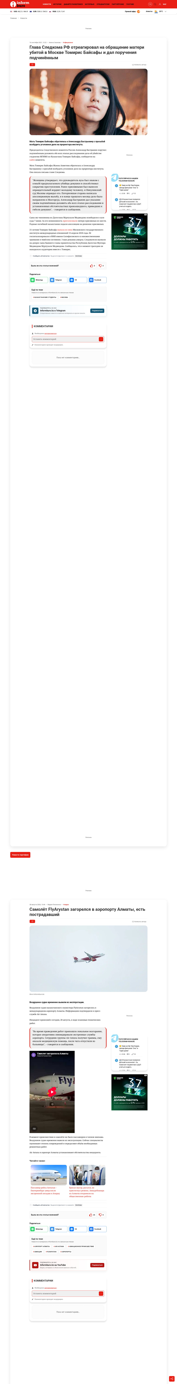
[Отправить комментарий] (101, 339)
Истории (57, 4)
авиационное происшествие (81, 1246)
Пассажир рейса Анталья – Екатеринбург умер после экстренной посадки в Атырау (45, 1190)
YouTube (130, 4)
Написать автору (140, 65)
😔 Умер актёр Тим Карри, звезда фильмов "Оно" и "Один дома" (129, 187)
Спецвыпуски (103, 4)
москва (64, 297)
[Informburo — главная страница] (20, 4)
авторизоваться (50, 333)
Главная (13, 18)
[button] (156, 11)
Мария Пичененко (54, 904)
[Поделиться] (172, 1379)
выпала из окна (64, 229)
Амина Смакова (55, 42)
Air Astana (59, 1246)
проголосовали (70, 220)
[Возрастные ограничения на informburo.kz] (150, 4)
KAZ (164, 4)
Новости (47, 4)
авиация (38, 1252)
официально (68, 42)
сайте (32, 160)
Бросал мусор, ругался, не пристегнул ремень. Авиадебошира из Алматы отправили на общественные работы (86, 1192)
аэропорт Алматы (42, 1246)
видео (66, 904)
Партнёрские (118, 4)
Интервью (89, 4)
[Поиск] (154, 4)
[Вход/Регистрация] (159, 4)
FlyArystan (51, 1252)
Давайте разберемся (73, 4)
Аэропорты (66, 1252)
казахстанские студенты (45, 297)
